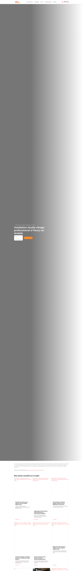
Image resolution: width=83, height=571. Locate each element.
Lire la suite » (17, 519)
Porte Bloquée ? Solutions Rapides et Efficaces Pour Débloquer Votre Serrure (59, 503)
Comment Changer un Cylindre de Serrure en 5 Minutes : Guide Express (22, 558)
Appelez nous (66, 1)
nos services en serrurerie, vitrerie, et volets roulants (35, 470)
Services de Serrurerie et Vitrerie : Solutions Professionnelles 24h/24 (40, 558)
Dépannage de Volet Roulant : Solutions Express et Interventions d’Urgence (41, 512)
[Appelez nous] (62, 2)
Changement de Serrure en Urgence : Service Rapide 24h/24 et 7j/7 (21, 503)
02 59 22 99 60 (66, 2)
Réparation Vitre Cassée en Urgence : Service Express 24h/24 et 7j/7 (59, 548)
